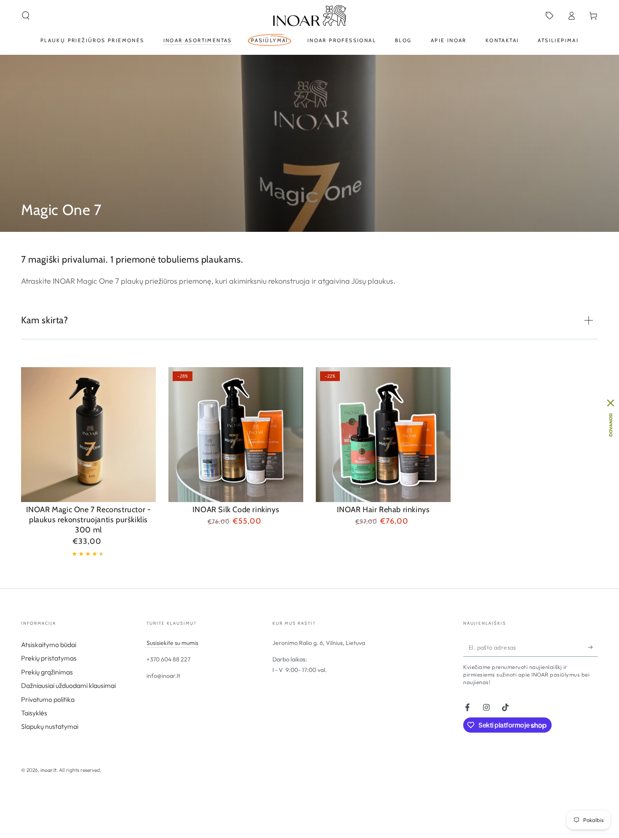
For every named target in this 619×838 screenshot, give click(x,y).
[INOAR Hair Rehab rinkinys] (383, 434)
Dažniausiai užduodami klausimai (68, 685)
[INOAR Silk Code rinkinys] (235, 434)
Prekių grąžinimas (47, 672)
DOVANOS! (611, 425)
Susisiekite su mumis (172, 643)
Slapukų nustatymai (49, 726)
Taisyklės (34, 713)
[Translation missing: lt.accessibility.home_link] (309, 15)
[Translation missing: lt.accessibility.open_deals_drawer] (549, 15)
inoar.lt (48, 770)
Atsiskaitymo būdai (48, 644)
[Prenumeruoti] (593, 647)
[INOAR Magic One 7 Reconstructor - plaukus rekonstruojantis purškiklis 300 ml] (88, 434)
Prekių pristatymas (49, 658)
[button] (26, 15)
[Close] (610, 403)
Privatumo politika (48, 699)
